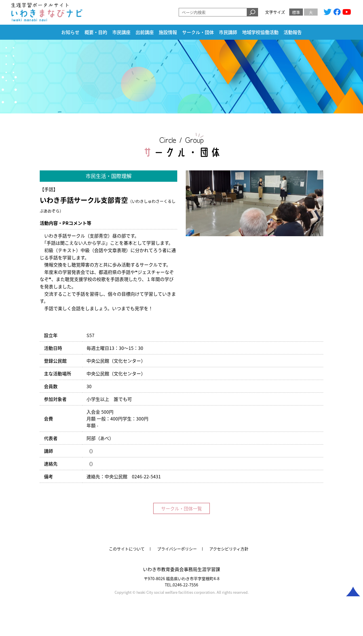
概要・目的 (96, 32)
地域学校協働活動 (260, 32)
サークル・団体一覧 (181, 508)
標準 (296, 12)
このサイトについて (127, 549)
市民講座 (121, 32)
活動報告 (293, 32)
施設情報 (168, 32)
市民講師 (228, 32)
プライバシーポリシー (177, 549)
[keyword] (252, 12)
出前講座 (145, 32)
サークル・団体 (198, 32)
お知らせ (70, 32)
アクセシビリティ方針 (228, 549)
